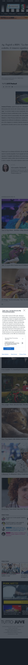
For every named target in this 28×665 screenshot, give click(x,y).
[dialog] (14, 332)
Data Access (14, 354)
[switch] (22, 343)
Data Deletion (5, 354)
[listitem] (14, 339)
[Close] (24, 310)
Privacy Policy (22, 354)
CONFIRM (8, 348)
